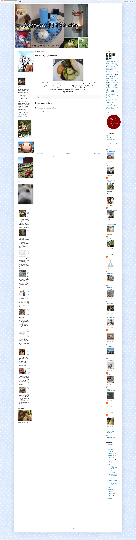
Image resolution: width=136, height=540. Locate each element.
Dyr (117, 65)
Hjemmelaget (110, 78)
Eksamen (113, 66)
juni (110, 464)
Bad (115, 61)
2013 (109, 445)
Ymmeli (109, 238)
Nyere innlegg (39, 153)
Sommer (48, 97)
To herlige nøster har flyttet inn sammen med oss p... (113, 476)
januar (111, 496)
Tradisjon (108, 105)
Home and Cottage (112, 210)
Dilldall (112, 65)
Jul (116, 86)
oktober (111, 457)
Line (108, 411)
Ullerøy (115, 107)
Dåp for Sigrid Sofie (28, 351)
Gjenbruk (108, 73)
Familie (108, 68)
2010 (109, 451)
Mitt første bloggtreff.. (28, 252)
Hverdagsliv (111, 80)
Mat (107, 91)
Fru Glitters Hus (111, 375)
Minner (116, 91)
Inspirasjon (108, 84)
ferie (115, 68)
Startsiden (68, 153)
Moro (110, 92)
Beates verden (111, 165)
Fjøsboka (109, 71)
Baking (108, 63)
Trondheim (115, 105)
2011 (109, 449)
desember (112, 453)
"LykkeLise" (110, 273)
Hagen (108, 76)
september (112, 459)
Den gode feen (110, 259)
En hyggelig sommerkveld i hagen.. (113, 467)
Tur (109, 107)
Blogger (73, 528)
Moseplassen (110, 138)
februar (111, 493)
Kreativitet (115, 87)
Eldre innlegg (97, 153)
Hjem (113, 76)
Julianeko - (110, 253)
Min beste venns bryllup (28, 293)
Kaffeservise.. (28, 331)
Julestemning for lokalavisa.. (28, 370)
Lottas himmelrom (111, 196)
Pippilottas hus (111, 317)
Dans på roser (110, 417)
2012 (109, 447)
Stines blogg (110, 303)
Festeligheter (109, 69)
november (112, 455)
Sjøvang (108, 100)
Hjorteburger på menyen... (113, 471)
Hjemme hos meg (111, 332)
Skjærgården (43, 97)
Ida (20, 86)
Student (115, 104)
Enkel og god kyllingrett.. (28, 232)
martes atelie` (110, 346)
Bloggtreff (114, 63)
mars (110, 491)
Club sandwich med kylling (28, 214)
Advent (108, 61)
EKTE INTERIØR (111, 151)
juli (110, 462)
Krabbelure (110, 360)
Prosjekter (108, 99)
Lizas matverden (111, 224)
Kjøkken (108, 87)
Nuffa (115, 92)
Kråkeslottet (112, 89)
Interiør (116, 84)
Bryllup (107, 65)
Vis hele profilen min (23, 116)
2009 (109, 498)
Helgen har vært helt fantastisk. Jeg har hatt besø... (113, 482)
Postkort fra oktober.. (28, 389)
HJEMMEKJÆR (111, 437)
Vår (112, 108)
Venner (108, 108)
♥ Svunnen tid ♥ (111, 405)
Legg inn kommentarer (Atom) (49, 156)
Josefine (111, 85)
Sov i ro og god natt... (28, 273)
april (110, 489)
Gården (109, 75)
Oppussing (109, 97)
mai (110, 487)
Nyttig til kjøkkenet (110, 94)
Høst (114, 82)
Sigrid (115, 99)
